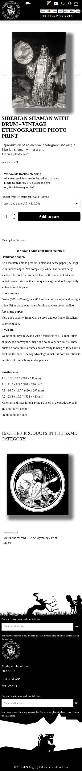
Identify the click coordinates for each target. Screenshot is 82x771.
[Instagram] (49, 4)
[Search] (63, 4)
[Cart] (76, 5)
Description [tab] (8, 240)
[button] (4, 497)
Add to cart (49, 216)
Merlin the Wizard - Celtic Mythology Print (30, 537)
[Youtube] (56, 4)
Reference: (8, 532)
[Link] (28, 3)
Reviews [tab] (20, 240)
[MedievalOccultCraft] (11, 10)
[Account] (69, 4)
